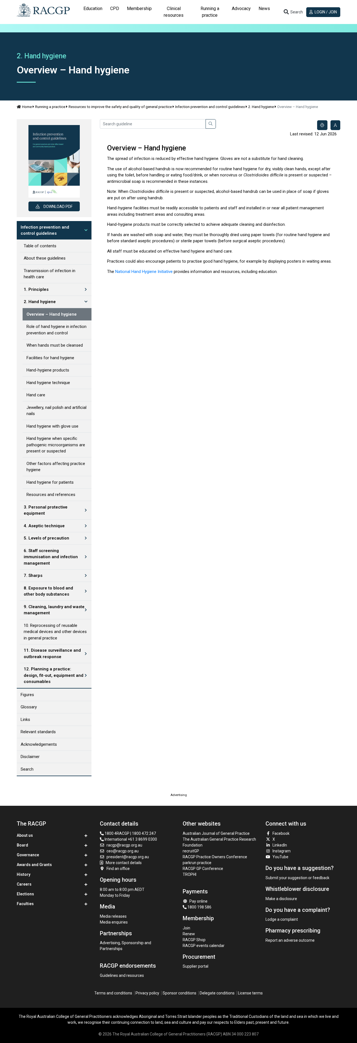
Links (25, 719)
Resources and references (50, 494)
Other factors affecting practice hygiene (55, 467)
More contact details (124, 862)
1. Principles (36, 289)
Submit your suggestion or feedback (297, 878)
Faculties (25, 903)
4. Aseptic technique (44, 525)
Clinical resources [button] (174, 12)
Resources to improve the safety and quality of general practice (120, 107)
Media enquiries (114, 922)
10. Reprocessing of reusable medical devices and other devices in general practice (55, 632)
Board (22, 845)
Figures (27, 694)
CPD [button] (114, 8)
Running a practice (50, 107)
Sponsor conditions (179, 993)
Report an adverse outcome (290, 940)
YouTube (280, 857)
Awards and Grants (34, 864)
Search (27, 769)
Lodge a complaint (282, 919)
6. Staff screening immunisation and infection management (51, 557)
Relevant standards (38, 731)
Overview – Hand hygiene (51, 314)
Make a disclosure (281, 898)
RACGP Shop (194, 939)
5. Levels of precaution (46, 538)
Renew (189, 934)
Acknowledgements (39, 744)
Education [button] (92, 8)
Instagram (281, 851)
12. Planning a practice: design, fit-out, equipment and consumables (53, 675)
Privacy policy (147, 993)
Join (186, 928)
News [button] (264, 8)
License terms (250, 993)
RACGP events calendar (204, 945)
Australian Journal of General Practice (216, 833)
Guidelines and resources (122, 975)
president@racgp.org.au (128, 857)
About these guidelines (45, 258)
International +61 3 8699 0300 (130, 839)
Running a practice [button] (210, 12)
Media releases (113, 916)
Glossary (29, 706)
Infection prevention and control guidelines (210, 107)
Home (27, 107)
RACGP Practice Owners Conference (215, 857)
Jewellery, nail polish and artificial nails (56, 410)
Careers (24, 884)
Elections (25, 894)
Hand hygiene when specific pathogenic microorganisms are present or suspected (55, 445)
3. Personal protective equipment (45, 510)
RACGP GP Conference (203, 868)
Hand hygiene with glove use (52, 426)
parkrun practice (197, 862)
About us (25, 835)
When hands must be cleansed (54, 345)
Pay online (198, 901)
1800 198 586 (199, 907)
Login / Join (325, 12)
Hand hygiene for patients (50, 482)
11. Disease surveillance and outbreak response (52, 653)
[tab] (92, 12)
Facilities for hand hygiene (50, 357)
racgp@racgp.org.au (124, 845)
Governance (28, 855)
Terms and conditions (113, 993)
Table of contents (40, 245)
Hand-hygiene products (47, 370)
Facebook (281, 833)
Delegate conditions (217, 993)
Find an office (118, 868)
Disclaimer (30, 756)
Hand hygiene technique (48, 382)
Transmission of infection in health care (49, 274)
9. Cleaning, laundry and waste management (54, 610)
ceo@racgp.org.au (123, 851)
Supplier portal (195, 966)
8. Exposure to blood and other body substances (48, 591)
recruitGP (191, 851)
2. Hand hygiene (261, 107)
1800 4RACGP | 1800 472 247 (130, 833)
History (23, 874)
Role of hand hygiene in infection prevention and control (56, 329)
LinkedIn (279, 845)
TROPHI (189, 874)
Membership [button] (139, 8)
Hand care (35, 394)
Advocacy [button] (241, 8)
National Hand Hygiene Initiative (144, 271)
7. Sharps (33, 575)
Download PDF (58, 206)
